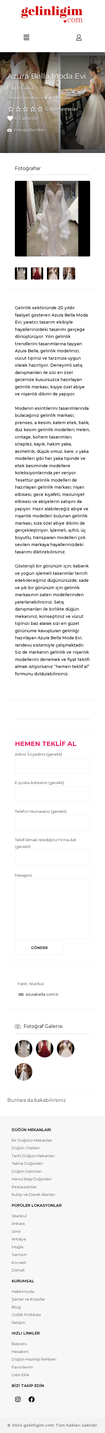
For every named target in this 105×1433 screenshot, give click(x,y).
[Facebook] (31, 1399)
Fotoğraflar (28, 168)
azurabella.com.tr (42, 994)
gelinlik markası (57, 415)
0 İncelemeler (61, 109)
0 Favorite (26, 118)
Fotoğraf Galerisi (43, 1026)
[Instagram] (18, 1399)
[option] (52, 218)
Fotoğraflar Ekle (29, 130)
